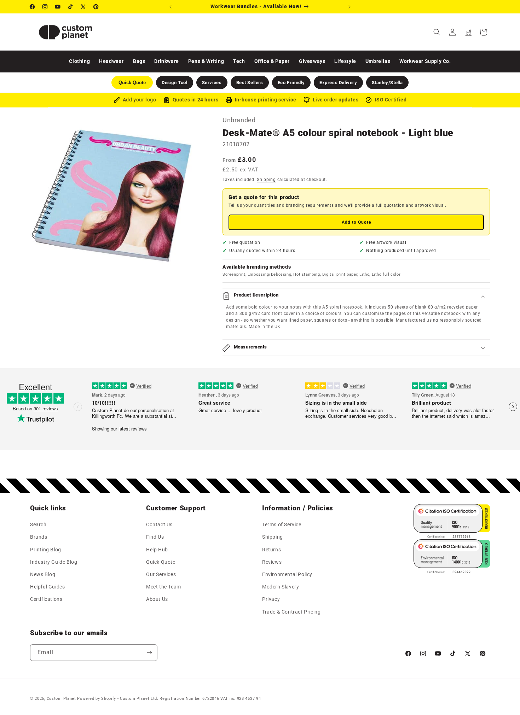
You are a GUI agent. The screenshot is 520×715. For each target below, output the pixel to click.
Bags (139, 61)
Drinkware (166, 61)
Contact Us (159, 525)
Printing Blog (45, 549)
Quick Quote (160, 562)
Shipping (266, 179)
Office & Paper (272, 61)
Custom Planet (61, 698)
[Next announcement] (349, 6)
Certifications (46, 599)
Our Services (161, 574)
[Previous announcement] (170, 6)
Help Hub (157, 549)
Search (38, 525)
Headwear (111, 61)
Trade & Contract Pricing (291, 612)
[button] (437, 32)
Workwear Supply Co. (425, 61)
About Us (157, 599)
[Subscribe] (149, 652)
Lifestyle (345, 61)
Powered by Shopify (96, 698)
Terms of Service (281, 525)
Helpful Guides (47, 587)
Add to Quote (356, 222)
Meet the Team (163, 587)
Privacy (271, 599)
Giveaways (312, 61)
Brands (38, 537)
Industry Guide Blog (53, 562)
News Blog (42, 574)
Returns (271, 549)
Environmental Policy (287, 574)
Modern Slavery (280, 587)
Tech (239, 61)
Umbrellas (377, 61)
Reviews (272, 562)
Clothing (79, 61)
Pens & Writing (206, 61)
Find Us (155, 537)
